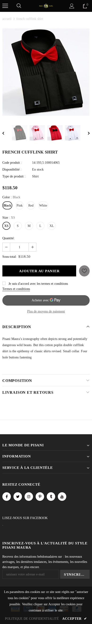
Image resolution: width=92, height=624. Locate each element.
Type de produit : (13, 176)
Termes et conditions (16, 289)
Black (7, 205)
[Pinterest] (40, 496)
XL (52, 226)
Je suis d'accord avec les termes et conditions (38, 283)
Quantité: (8, 238)
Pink (20, 205)
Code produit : (12, 162)
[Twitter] (17, 496)
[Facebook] (6, 496)
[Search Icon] (19, 6)
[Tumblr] (51, 496)
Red (30, 205)
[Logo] (46, 6)
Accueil (7, 19)
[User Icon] (71, 6)
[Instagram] (29, 496)
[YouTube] (62, 496)
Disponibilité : (11, 169)
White (43, 205)
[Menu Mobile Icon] (5, 6)
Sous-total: (9, 256)
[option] (46, 72)
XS (6, 226)
